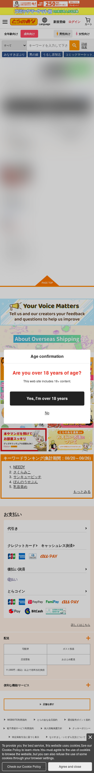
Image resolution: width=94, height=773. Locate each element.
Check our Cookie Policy (24, 766)
